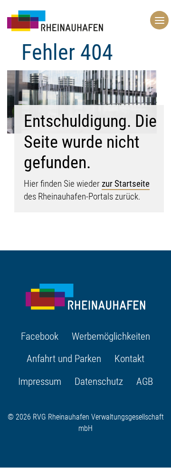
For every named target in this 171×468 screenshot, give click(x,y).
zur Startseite (126, 183)
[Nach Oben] (160, 428)
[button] (157, 20)
